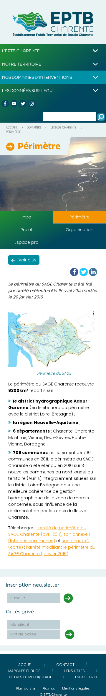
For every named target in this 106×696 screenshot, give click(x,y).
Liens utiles (74, 670)
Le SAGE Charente (63, 127)
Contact (65, 664)
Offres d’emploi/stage (30, 677)
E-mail (17, 597)
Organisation (79, 230)
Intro (26, 217)
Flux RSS (48, 688)
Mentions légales (76, 688)
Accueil (12, 127)
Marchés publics (24, 670)
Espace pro (26, 242)
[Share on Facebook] (74, 272)
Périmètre (79, 217)
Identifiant (19, 624)
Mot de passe (23, 634)
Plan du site (25, 688)
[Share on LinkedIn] (93, 272)
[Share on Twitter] (84, 272)
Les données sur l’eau (27, 90)
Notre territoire (21, 64)
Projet (26, 230)
